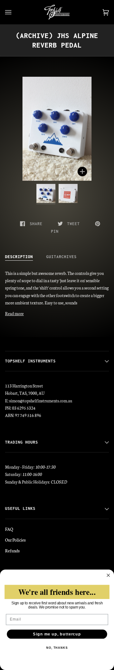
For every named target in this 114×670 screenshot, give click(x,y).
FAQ (9, 529)
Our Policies (15, 540)
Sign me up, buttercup (57, 634)
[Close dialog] (108, 575)
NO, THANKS (57, 647)
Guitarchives (61, 256)
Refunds (12, 550)
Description (19, 256)
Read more (14, 313)
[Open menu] (14, 12)
